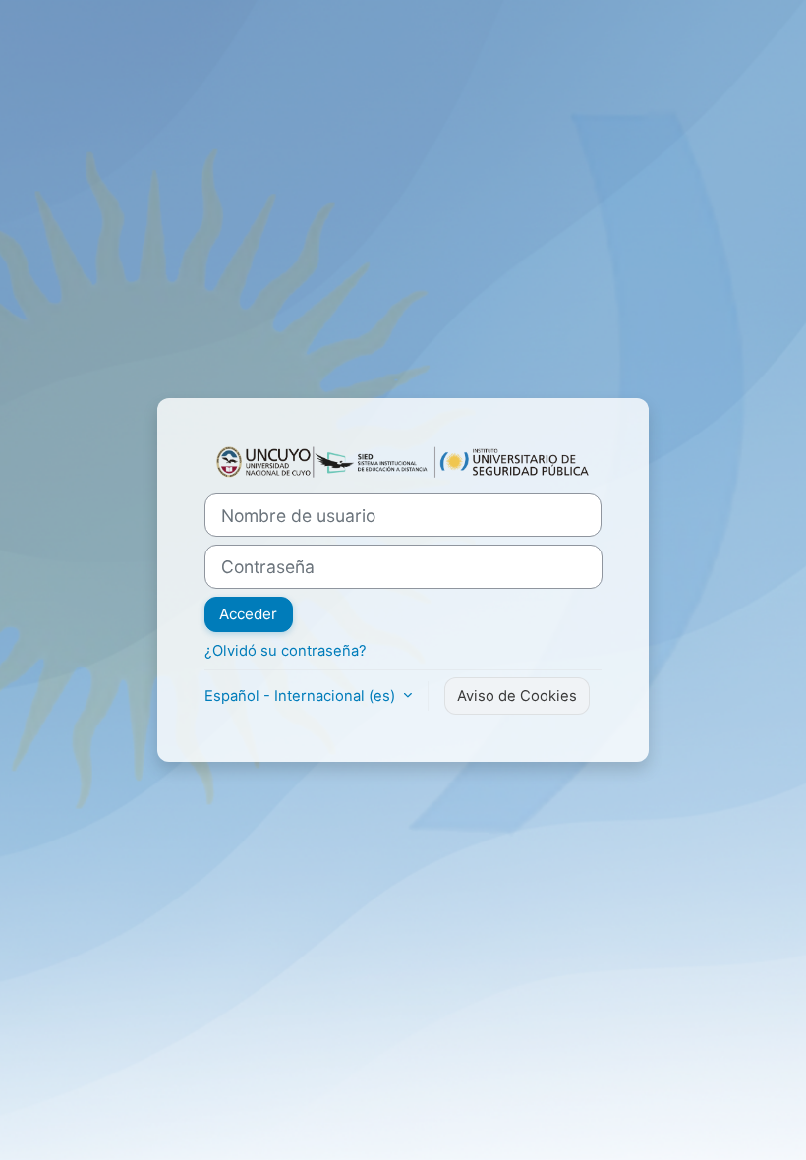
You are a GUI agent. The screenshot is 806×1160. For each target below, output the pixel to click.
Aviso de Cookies (517, 696)
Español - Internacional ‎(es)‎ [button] (301, 696)
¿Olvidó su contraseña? (285, 651)
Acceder (248, 614)
